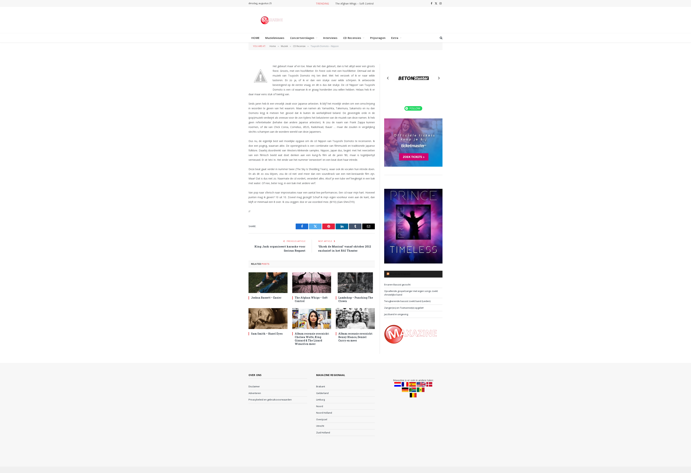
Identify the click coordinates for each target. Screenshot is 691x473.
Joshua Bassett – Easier (266, 297)
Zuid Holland (323, 432)
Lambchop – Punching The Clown (355, 299)
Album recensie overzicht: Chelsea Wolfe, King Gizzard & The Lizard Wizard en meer (312, 339)
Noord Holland (324, 412)
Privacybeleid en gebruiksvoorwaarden (270, 399)
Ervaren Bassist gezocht (397, 284)
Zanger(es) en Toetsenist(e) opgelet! (404, 307)
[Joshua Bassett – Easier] (268, 282)
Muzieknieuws (274, 38)
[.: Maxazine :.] (272, 20)
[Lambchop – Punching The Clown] (355, 282)
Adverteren (255, 393)
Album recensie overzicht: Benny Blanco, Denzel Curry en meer (355, 337)
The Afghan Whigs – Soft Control (354, 3)
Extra (394, 38)
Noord (319, 406)
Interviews (330, 38)
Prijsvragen (377, 38)
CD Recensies (352, 38)
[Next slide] (438, 78)
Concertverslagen (302, 38)
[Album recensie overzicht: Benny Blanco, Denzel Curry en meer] (355, 318)
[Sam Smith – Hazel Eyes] (268, 318)
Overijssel (321, 419)
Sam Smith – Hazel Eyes (267, 333)
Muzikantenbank (400, 274)
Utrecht (320, 425)
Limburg (320, 399)
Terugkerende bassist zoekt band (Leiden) (407, 301)
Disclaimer (254, 386)
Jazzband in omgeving (396, 314)
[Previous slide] (388, 78)
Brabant (320, 386)
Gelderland (322, 393)
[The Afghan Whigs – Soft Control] (311, 282)
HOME (255, 38)
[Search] (440, 38)
